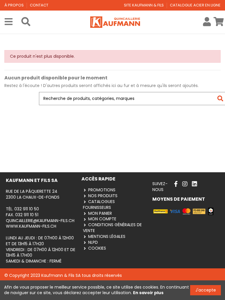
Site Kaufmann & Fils (144, 5)
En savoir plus (148, 293)
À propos (14, 5)
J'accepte (205, 290)
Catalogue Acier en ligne (195, 5)
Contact (39, 5)
